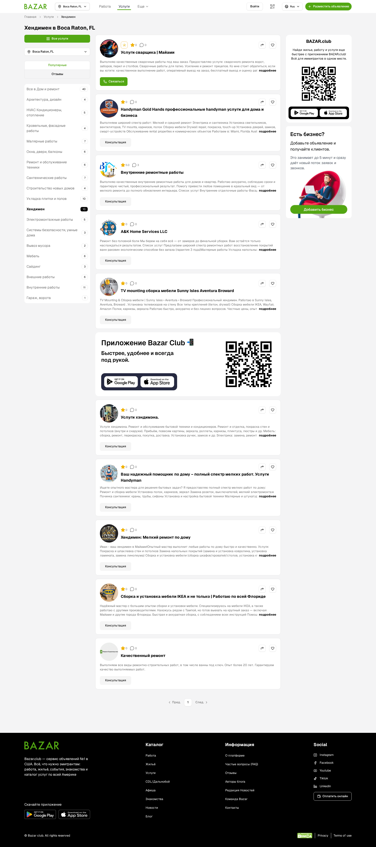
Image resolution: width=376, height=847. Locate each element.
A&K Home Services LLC (144, 231)
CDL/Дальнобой (158, 782)
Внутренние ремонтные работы (152, 172)
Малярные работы (42, 141)
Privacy (323, 835)
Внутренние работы (43, 287)
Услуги (124, 6)
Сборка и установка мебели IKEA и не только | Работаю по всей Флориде (193, 596)
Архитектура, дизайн (44, 99)
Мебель (33, 256)
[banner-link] (188, 364)
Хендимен (36, 209)
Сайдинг (33, 266)
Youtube (325, 770)
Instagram (327, 755)
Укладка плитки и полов (47, 198)
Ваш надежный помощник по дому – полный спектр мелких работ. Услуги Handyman (195, 477)
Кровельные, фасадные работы (46, 128)
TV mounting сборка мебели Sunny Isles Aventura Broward (177, 290)
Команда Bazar (236, 799)
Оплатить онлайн (335, 796)
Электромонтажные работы (50, 219)
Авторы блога (235, 782)
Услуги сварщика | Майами (148, 52)
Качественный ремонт (143, 655)
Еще (141, 6)
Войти (254, 6)
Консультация (115, 142)
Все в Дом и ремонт (43, 89)
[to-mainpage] (41, 745)
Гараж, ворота (39, 298)
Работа (105, 6)
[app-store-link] (74, 814)
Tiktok (324, 778)
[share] (262, 45)
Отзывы (57, 74)
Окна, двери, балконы (44, 151)
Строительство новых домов (50, 188)
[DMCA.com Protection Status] (304, 835)
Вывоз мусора (38, 245)
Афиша (151, 790)
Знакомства (154, 799)
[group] (57, 70)
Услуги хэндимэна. (140, 417)
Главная (30, 17)
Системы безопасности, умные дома (52, 232)
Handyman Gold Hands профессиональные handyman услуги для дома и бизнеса (192, 112)
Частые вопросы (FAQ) (241, 764)
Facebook (327, 763)
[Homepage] (35, 6)
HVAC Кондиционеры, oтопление (44, 112)
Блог (149, 816)
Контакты (232, 808)
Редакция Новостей (239, 790)
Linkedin (325, 786)
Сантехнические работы (47, 177)
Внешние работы (41, 277)
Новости (152, 808)
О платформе (235, 755)
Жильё (151, 764)
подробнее (267, 70)
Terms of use (343, 835)
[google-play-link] (40, 814)
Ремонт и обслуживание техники (47, 165)
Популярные (57, 65)
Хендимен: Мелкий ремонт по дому (156, 537)
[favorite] (272, 45)
